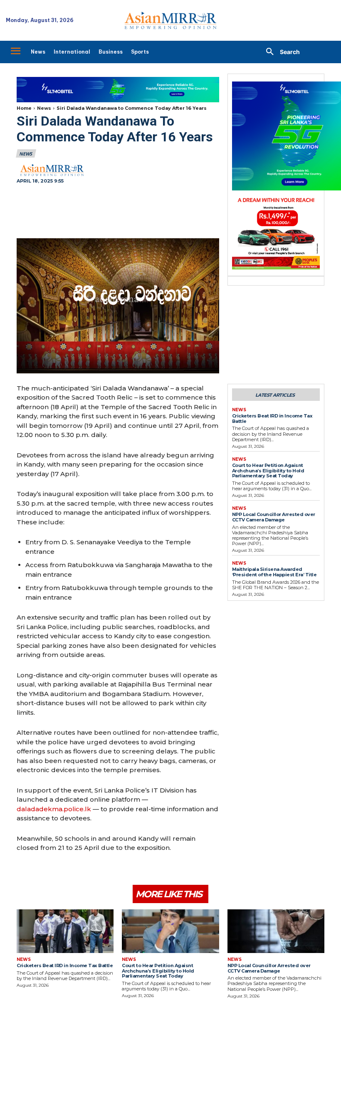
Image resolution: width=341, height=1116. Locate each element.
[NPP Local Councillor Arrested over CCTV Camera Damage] (275, 931)
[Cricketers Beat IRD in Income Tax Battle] (65, 931)
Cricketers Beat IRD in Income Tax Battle (272, 418)
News (44, 108)
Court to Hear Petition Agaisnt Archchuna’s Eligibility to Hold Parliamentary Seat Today (268, 470)
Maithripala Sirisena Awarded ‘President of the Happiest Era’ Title (274, 572)
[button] (280, 52)
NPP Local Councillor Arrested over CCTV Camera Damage (273, 517)
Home (24, 108)
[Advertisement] (117, 212)
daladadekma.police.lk (54, 809)
